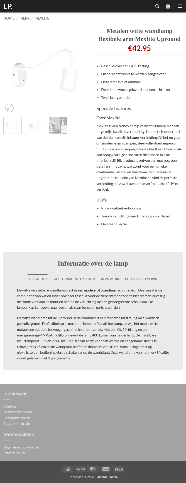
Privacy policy (14, 453)
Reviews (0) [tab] (110, 279)
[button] (157, 6)
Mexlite (41, 18)
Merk (25, 18)
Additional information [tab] (74, 279)
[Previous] (11, 70)
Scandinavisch (112, 290)
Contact (9, 406)
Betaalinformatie (16, 423)
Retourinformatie (17, 418)
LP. (7, 6)
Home (9, 18)
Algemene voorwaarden (22, 447)
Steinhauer (130, 137)
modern (90, 290)
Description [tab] (37, 279)
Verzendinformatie (18, 412)
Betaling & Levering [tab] (142, 279)
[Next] (82, 70)
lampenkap (25, 307)
